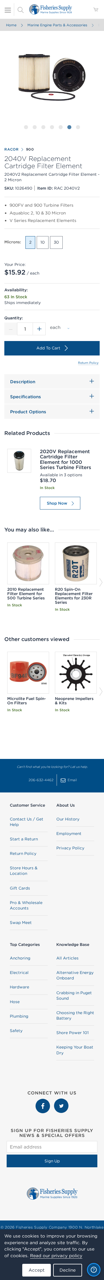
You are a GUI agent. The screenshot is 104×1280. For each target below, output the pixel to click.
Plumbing (19, 1016)
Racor (11, 149)
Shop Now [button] (57, 503)
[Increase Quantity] (39, 329)
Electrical (19, 972)
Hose (15, 1001)
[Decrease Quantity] (10, 329)
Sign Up (52, 1161)
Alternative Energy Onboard (75, 975)
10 (42, 242)
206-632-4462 (41, 780)
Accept (36, 1270)
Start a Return (24, 839)
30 (56, 242)
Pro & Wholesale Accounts (26, 905)
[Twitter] (61, 1101)
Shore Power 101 (72, 1032)
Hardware (19, 987)
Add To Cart (48, 348)
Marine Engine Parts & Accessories (57, 25)
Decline (68, 1270)
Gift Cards (20, 888)
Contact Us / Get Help (26, 821)
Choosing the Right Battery (75, 1015)
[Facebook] (43, 1101)
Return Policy (88, 363)
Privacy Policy (70, 848)
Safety (16, 1030)
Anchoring (20, 958)
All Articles (67, 958)
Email (72, 780)
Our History (67, 819)
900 (30, 149)
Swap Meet (21, 922)
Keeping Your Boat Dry (74, 1049)
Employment (68, 833)
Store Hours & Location (24, 870)
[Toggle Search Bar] (20, 9)
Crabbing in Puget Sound (74, 995)
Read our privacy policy (56, 1255)
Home (11, 25)
